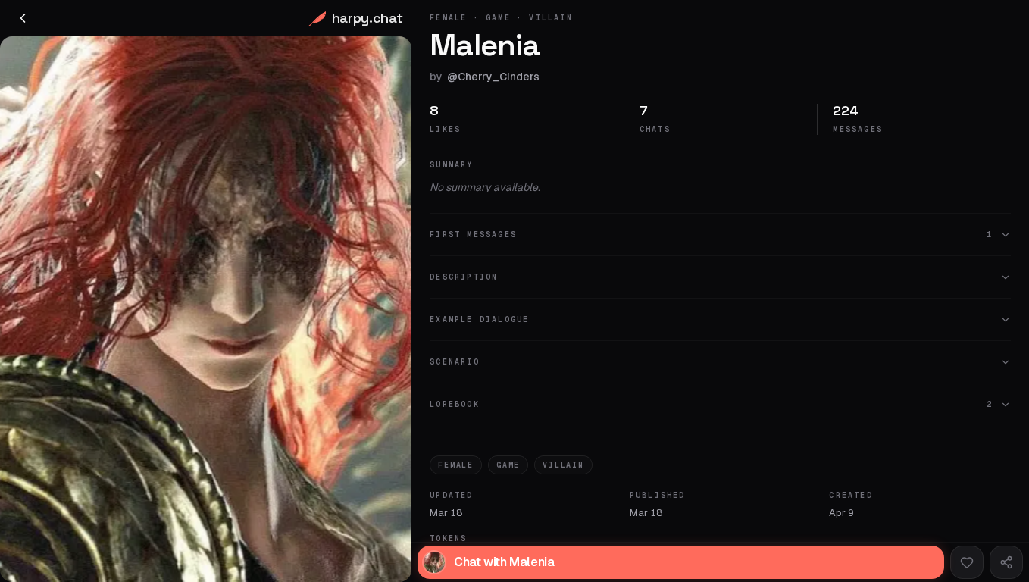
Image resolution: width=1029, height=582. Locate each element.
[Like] (967, 562)
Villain (563, 465)
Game (508, 465)
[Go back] (22, 18)
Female (456, 465)
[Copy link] (1006, 562)
